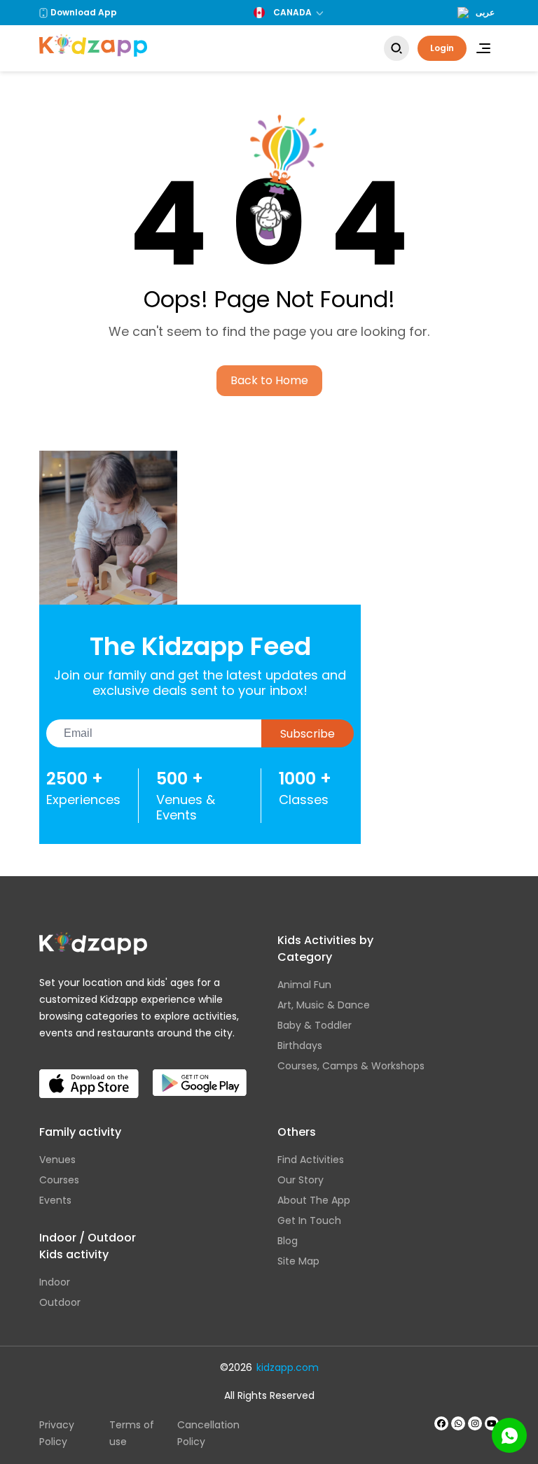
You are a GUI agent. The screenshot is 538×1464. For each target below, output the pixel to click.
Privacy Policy (56, 1433)
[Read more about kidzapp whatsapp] (458, 1423)
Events (55, 1200)
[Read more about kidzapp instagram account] (475, 1423)
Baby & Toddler (314, 1025)
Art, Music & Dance (323, 1005)
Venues (57, 1160)
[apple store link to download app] (89, 1072)
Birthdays (299, 1046)
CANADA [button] (292, 12)
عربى (485, 12)
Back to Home (269, 380)
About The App (313, 1200)
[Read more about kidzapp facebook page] (441, 1423)
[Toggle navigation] (483, 48)
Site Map (298, 1261)
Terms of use (131, 1433)
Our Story (300, 1180)
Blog (287, 1241)
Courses (59, 1180)
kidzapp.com (287, 1367)
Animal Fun (304, 985)
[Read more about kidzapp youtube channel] (492, 1423)
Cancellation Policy (208, 1433)
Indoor (54, 1282)
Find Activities (310, 1160)
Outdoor (60, 1302)
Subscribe (307, 734)
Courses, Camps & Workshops (351, 1066)
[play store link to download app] (200, 1072)
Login (442, 48)
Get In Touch (309, 1220)
